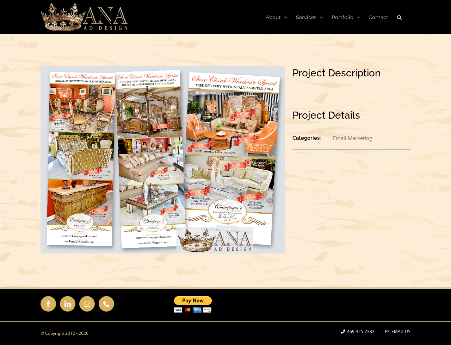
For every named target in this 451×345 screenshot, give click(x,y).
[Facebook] (48, 304)
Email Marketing (352, 138)
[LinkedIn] (67, 304)
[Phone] (106, 304)
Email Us (399, 331)
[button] (399, 17)
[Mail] (87, 304)
